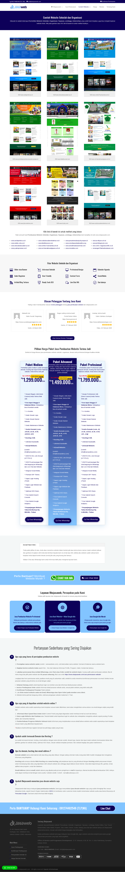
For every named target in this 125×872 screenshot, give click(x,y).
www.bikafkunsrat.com (45, 243)
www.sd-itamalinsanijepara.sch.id (49, 248)
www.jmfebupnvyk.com (100, 243)
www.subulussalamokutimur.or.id (48, 240)
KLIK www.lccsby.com (62, 223)
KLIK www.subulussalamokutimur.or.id (99, 223)
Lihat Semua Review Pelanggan (62, 338)
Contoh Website (84, 7)
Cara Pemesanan (70, 7)
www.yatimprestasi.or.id (18, 248)
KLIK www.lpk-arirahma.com (25, 223)
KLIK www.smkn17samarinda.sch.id (99, 95)
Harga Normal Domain (18, 858)
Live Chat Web (91, 578)
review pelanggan (56, 305)
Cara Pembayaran (17, 847)
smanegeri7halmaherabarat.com (103, 248)
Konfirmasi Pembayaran (19, 851)
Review (102, 7)
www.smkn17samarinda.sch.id (48, 245)
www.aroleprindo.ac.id (18, 240)
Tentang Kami (111, 7)
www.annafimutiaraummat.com (76, 245)
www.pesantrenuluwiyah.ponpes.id (77, 240)
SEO (51, 791)
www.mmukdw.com (72, 248)
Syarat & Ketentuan (51, 869)
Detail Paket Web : (29, 545)
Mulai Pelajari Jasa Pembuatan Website (28, 628)
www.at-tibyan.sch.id (99, 240)
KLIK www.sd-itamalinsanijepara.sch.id (99, 159)
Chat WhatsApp (35, 520)
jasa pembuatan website (75, 305)
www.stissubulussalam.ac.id (20, 245)
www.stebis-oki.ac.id (17, 243)
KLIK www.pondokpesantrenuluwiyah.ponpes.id (25, 159)
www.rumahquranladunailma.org (76, 243)
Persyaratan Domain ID (18, 854)
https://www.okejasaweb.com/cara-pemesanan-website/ (83, 674)
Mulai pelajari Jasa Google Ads (98, 628)
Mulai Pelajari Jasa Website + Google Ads (63, 628)
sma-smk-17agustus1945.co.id (103, 245)
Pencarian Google (21, 793)
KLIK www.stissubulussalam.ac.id (62, 95)
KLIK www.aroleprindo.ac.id (25, 95)
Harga (95, 7)
